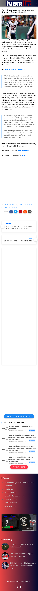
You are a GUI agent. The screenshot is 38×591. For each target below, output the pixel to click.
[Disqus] (19, 279)
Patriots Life (26, 582)
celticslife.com (11, 499)
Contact (8, 486)
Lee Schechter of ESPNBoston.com (16, 69)
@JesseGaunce (23, 150)
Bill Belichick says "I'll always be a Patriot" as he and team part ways (23, 565)
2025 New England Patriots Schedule (19, 482)
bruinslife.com (10, 506)
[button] (11, 211)
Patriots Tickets (19, 467)
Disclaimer (9, 489)
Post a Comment (10, 208)
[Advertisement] (19, 180)
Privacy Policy (10, 492)
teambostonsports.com (14, 496)
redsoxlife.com (11, 502)
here (23, 155)
